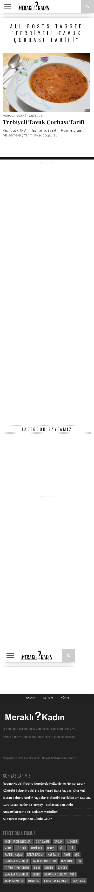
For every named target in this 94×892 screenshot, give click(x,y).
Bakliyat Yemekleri (16, 861)
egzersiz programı (17, 868)
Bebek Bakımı (35, 854)
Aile (62, 848)
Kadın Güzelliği (14, 881)
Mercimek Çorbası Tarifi (60, 874)
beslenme (67, 861)
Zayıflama (79, 881)
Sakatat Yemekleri (16, 874)
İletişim (48, 698)
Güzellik (21, 848)
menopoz (34, 881)
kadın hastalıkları (56, 881)
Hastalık (53, 854)
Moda (8, 848)
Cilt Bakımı (43, 841)
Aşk (76, 854)
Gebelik (49, 868)
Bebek (36, 874)
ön (79, 861)
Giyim (67, 854)
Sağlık (58, 841)
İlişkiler (72, 841)
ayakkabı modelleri (45, 861)
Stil (71, 848)
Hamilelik (37, 848)
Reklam (30, 698)
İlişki (37, 868)
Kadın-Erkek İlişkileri (18, 841)
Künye (65, 698)
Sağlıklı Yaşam (14, 854)
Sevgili (62, 868)
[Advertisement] (47, 292)
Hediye (51, 848)
